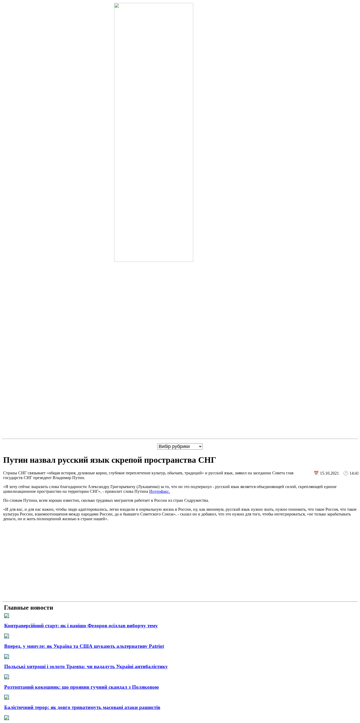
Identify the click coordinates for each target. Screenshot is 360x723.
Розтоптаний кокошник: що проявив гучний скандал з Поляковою (81, 687)
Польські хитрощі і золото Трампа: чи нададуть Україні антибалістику (86, 666)
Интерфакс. (159, 491)
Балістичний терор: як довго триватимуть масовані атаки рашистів (82, 707)
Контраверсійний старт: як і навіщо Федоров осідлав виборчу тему (81, 625)
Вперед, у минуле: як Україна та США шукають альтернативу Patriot (84, 646)
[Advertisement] (180, 562)
